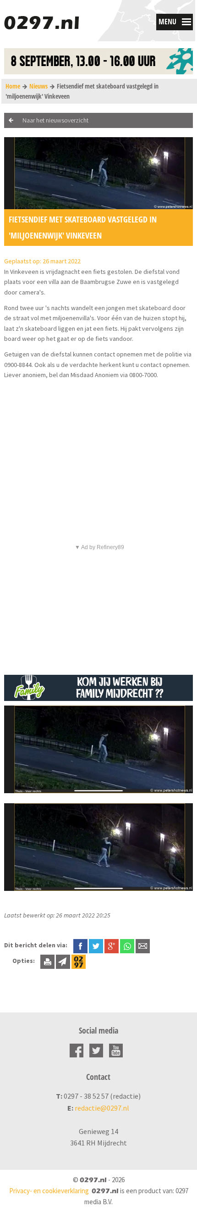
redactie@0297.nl (102, 1107)
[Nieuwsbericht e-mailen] (143, 945)
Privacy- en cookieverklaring (49, 1190)
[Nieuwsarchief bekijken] (78, 960)
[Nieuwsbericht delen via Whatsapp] (127, 946)
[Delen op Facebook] (80, 945)
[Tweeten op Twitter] (96, 945)
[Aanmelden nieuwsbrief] (63, 960)
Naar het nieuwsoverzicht (55, 120)
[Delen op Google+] (111, 945)
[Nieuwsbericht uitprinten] (47, 960)
